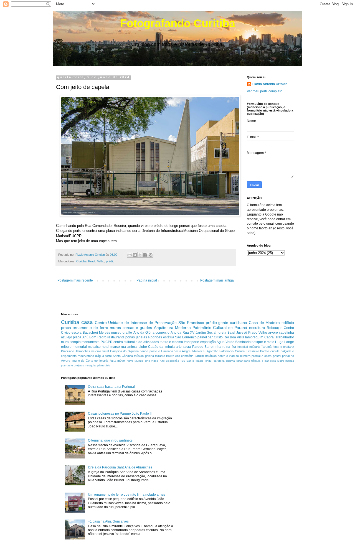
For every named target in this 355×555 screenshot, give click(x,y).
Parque (197, 347)
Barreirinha (212, 347)
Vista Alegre (182, 351)
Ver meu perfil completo (264, 91)
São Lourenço (185, 337)
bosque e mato (263, 342)
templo (75, 342)
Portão (264, 351)
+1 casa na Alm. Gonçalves (108, 521)
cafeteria (219, 360)
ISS (183, 360)
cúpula (274, 351)
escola (77, 332)
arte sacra (183, 347)
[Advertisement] (228, 415)
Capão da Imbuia (161, 347)
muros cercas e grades (131, 327)
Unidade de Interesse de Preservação (142, 322)
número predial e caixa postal (260, 356)
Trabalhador (284, 337)
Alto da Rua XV (182, 332)
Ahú (85, 337)
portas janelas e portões (143, 337)
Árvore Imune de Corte (77, 360)
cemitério (187, 356)
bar (210, 337)
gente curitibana (232, 322)
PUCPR (107, 342)
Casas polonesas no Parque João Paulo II (119, 413)
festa (113, 360)
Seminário (243, 342)
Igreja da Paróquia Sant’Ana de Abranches (120, 467)
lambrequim (254, 337)
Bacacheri (90, 332)
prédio (110, 261)
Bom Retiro (97, 337)
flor (234, 347)
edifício (288, 322)
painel (202, 337)
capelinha (286, 332)
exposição (208, 342)
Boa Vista (237, 337)
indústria (254, 346)
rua (123, 347)
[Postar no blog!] (135, 255)
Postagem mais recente (75, 280)
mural (65, 342)
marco (115, 347)
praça (66, 327)
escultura (257, 327)
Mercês (104, 332)
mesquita (91, 365)
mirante (160, 356)
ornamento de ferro (90, 327)
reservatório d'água (91, 356)
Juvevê (241, 332)
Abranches (82, 351)
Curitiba (81, 261)
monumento (91, 342)
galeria (149, 356)
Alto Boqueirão (169, 360)
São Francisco (191, 322)
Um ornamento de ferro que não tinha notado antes (126, 494)
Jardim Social (206, 332)
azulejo (66, 337)
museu (116, 332)
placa (77, 337)
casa (87, 322)
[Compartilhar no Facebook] (145, 255)
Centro (101, 322)
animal (132, 347)
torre (108, 356)
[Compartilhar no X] (140, 255)
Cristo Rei (221, 337)
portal (286, 356)
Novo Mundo (135, 360)
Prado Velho (96, 261)
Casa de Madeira (264, 322)
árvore (273, 332)
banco (144, 351)
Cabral (269, 337)
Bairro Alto (173, 356)
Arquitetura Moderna (172, 327)
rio (292, 356)
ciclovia (230, 360)
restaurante (116, 337)
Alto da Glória (143, 332)
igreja (222, 332)
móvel (121, 360)
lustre (280, 360)
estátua (168, 337)
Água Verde (225, 342)
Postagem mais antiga (217, 280)
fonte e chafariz (283, 346)
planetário (103, 365)
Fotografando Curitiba (177, 23)
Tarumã (266, 346)
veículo (96, 351)
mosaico (94, 347)
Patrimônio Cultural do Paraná (219, 327)
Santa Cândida (123, 356)
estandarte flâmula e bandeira (256, 360)
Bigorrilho (212, 351)
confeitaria (101, 360)
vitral (105, 351)
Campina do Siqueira (124, 351)
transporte (191, 342)
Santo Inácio (194, 360)
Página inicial (146, 280)
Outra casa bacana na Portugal (111, 387)
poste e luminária (161, 351)
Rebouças (274, 328)
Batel (231, 332)
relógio (66, 347)
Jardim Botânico (206, 356)
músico (139, 356)
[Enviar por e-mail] (129, 255)
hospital (242, 346)
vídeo (154, 360)
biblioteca (198, 351)
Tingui (208, 360)
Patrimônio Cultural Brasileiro (239, 351)
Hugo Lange (284, 342)
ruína (226, 347)
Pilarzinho (67, 351)
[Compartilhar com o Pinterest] (150, 255)
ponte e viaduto (228, 356)
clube (143, 347)
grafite (127, 332)
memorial (80, 347)
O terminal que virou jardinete (110, 440)
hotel (105, 347)
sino (147, 360)
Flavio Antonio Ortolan (269, 84)
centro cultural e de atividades (136, 342)
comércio (162, 332)
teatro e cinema (171, 342)
